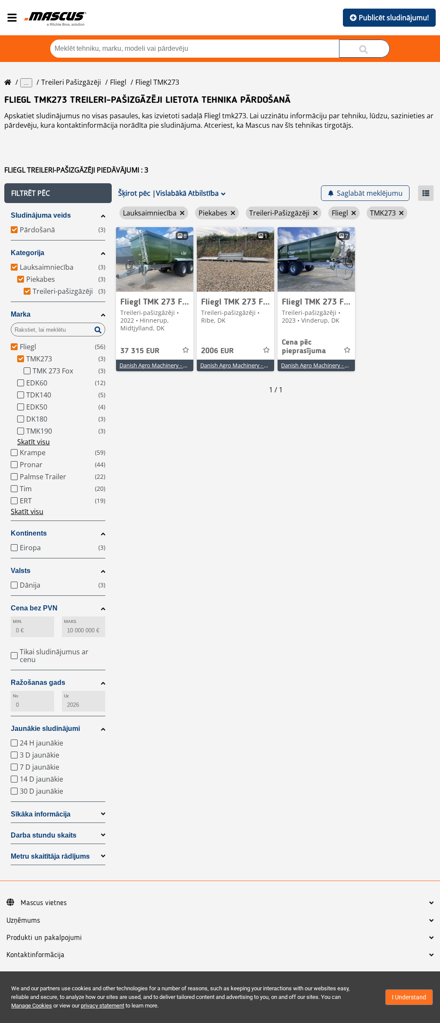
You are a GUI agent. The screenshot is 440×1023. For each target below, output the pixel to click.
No (15, 695)
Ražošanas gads (38, 682)
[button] (58, 193)
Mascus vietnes (44, 903)
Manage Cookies (31, 1005)
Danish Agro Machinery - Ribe (237, 365)
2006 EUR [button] (217, 351)
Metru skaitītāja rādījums (50, 856)
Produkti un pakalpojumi (44, 938)
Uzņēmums (23, 920)
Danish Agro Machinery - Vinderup (324, 365)
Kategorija (27, 252)
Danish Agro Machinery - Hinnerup (163, 365)
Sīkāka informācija (40, 814)
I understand (409, 997)
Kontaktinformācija (35, 955)
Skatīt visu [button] (33, 442)
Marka (21, 314)
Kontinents (29, 533)
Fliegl (118, 82)
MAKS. (70, 621)
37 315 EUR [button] (139, 351)
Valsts (21, 570)
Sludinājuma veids (41, 215)
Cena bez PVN (34, 608)
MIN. (17, 621)
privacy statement (102, 1005)
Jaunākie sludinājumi (45, 728)
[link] (154, 259)
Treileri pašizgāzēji (71, 82)
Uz (66, 695)
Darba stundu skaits (43, 835)
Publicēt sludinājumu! (394, 17)
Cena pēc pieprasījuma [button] (304, 347)
